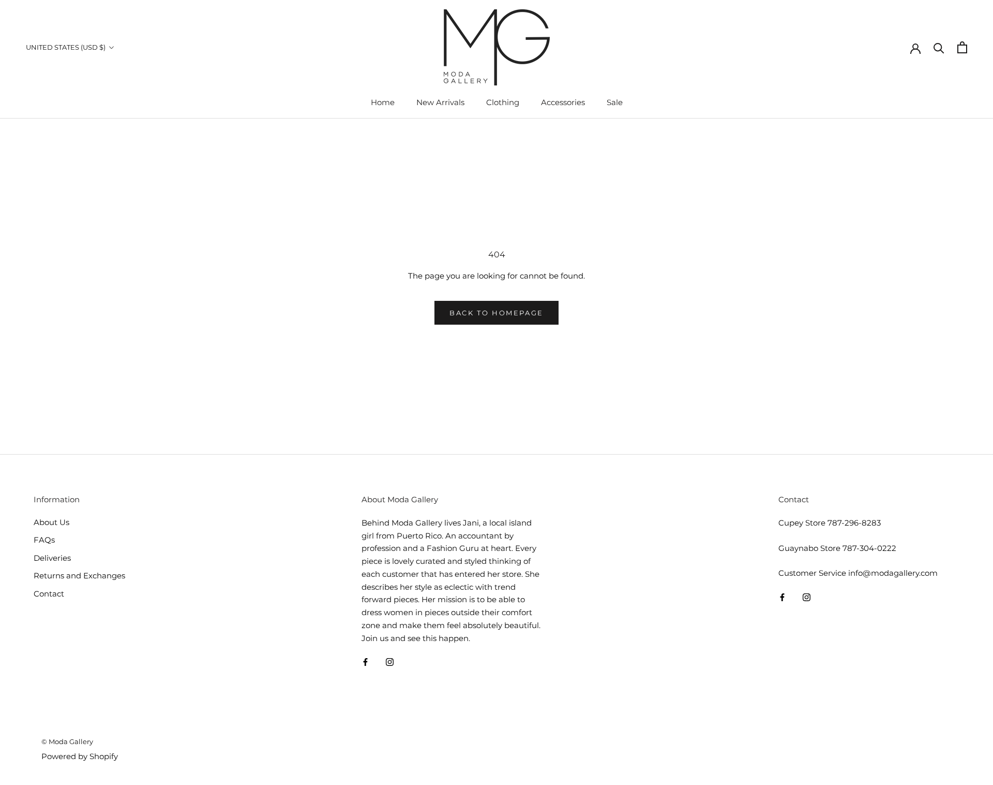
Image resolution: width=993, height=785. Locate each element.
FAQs (44, 540)
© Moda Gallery (67, 741)
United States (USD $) (66, 47)
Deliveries (52, 558)
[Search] (939, 47)
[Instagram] (390, 661)
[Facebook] (365, 661)
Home (383, 102)
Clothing (502, 102)
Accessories (563, 102)
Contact (49, 594)
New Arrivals (440, 102)
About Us (51, 522)
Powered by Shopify (79, 756)
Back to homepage (496, 313)
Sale (615, 102)
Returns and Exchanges (79, 575)
